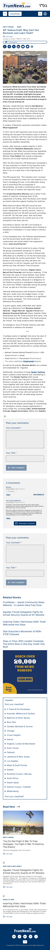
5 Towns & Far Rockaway (18, 709)
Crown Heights (14, 735)
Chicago (10, 731)
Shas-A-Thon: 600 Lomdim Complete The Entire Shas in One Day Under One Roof (24, 644)
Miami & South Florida (17, 765)
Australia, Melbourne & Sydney (21, 713)
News (19, 27)
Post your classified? (14, 704)
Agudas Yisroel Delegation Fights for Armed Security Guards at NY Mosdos (23, 613)
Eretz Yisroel (8, 27)
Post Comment (16, 467)
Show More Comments (25, 523)
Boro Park (11, 722)
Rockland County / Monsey (19, 774)
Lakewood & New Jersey (18, 756)
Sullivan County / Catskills (19, 787)
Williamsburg (13, 791)
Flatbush (11, 752)
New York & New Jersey (12, 866)
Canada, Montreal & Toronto (20, 726)
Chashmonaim (28, 361)
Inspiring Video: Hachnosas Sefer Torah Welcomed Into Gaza (24, 623)
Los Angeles (12, 761)
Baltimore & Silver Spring (18, 718)
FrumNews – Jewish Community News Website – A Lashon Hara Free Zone (23, 604)
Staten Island (13, 782)
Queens (10, 769)
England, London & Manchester (21, 743)
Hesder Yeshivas (38, 372)
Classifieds (15, 14)
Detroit (10, 739)
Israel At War (8, 899)
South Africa (12, 778)
